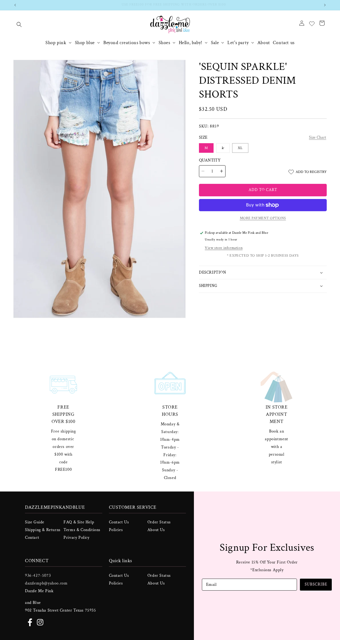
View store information (224, 247)
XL (240, 148)
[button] (19, 24)
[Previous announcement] (15, 5)
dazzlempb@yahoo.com (46, 583)
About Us (156, 530)
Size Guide (34, 522)
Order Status (159, 522)
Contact (32, 537)
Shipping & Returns (43, 530)
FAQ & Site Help (78, 522)
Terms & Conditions (81, 530)
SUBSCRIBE (316, 584)
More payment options (263, 218)
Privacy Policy (76, 537)
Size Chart (317, 137)
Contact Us (119, 522)
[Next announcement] (325, 5)
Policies (116, 530)
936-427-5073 (38, 575)
